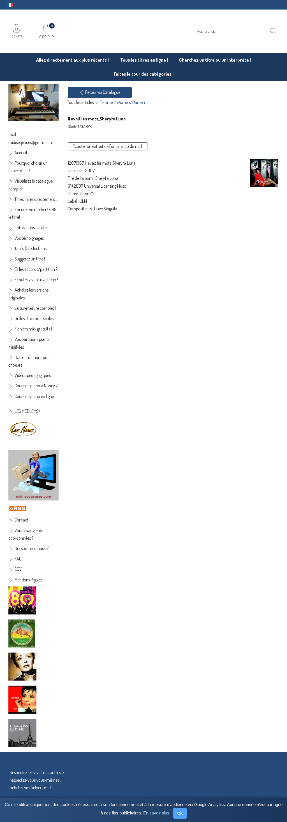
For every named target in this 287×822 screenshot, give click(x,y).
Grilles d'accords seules (34, 318)
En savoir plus (156, 813)
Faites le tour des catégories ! (143, 74)
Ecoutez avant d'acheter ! (36, 279)
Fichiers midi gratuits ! (33, 329)
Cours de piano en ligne (34, 396)
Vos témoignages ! (30, 238)
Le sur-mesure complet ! (35, 308)
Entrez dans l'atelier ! (32, 227)
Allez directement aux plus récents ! (72, 60)
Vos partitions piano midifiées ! (28, 343)
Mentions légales (28, 580)
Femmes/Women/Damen (122, 102)
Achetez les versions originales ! (28, 293)
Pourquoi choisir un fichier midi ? (28, 166)
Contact (21, 520)
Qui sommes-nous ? (31, 548)
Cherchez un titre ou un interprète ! (215, 60)
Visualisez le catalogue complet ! (30, 184)
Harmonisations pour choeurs (29, 361)
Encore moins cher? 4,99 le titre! (32, 213)
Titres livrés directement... (36, 199)
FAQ (18, 559)
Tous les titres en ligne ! (144, 60)
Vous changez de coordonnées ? (25, 534)
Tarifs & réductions (31, 248)
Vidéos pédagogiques (33, 375)
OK (180, 813)
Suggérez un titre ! (30, 259)
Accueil (21, 152)
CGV (18, 569)
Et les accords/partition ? (36, 269)
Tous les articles (80, 102)
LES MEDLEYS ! (27, 411)
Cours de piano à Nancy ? (36, 385)
